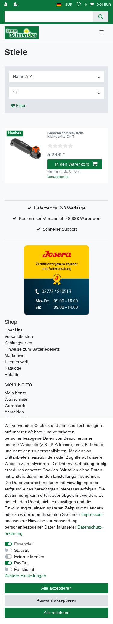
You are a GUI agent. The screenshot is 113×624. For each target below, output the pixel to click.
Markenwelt (16, 355)
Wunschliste (16, 399)
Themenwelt (16, 361)
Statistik (21, 550)
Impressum (92, 514)
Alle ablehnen (57, 612)
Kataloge (13, 368)
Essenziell (23, 544)
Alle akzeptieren (56, 588)
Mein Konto (15, 392)
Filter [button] (21, 105)
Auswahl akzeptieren (56, 600)
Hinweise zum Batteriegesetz (32, 349)
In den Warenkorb (72, 164)
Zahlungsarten (18, 342)
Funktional (24, 569)
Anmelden (14, 411)
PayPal (20, 563)
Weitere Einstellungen (25, 575)
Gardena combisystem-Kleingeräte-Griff (65, 134)
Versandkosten (58, 177)
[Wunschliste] (78, 4)
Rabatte (12, 374)
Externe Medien (29, 556)
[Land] (59, 4)
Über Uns (14, 330)
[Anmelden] (6, 4)
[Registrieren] (16, 4)
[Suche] (100, 16)
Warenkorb (15, 405)
